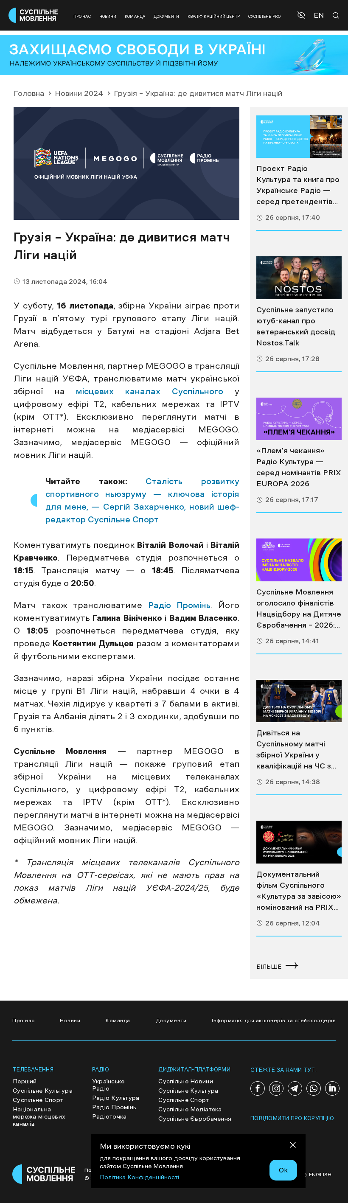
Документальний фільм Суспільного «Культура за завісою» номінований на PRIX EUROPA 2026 (298, 891)
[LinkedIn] (332, 1088)
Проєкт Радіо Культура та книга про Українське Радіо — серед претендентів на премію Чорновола (298, 186)
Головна (29, 93)
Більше (268, 967)
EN (319, 15)
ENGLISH (320, 1174)
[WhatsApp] (313, 1088)
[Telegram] (295, 1088)
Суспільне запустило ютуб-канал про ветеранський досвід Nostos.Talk (295, 326)
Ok (283, 1170)
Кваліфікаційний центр (214, 16)
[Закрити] (292, 1146)
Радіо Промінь (179, 605)
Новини (108, 16)
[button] (302, 15)
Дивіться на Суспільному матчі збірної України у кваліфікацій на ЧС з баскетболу (293, 750)
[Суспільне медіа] (299, 136)
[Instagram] (276, 1088)
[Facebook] (257, 1088)
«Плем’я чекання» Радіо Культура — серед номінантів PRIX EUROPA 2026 (298, 467)
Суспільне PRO (264, 16)
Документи (166, 16)
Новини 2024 (79, 93)
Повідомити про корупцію (292, 1118)
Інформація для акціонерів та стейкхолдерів (274, 1020)
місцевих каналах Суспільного (149, 391)
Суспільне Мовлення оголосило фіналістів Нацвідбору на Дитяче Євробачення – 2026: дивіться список (298, 609)
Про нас (82, 16)
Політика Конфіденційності (139, 1177)
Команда (135, 16)
